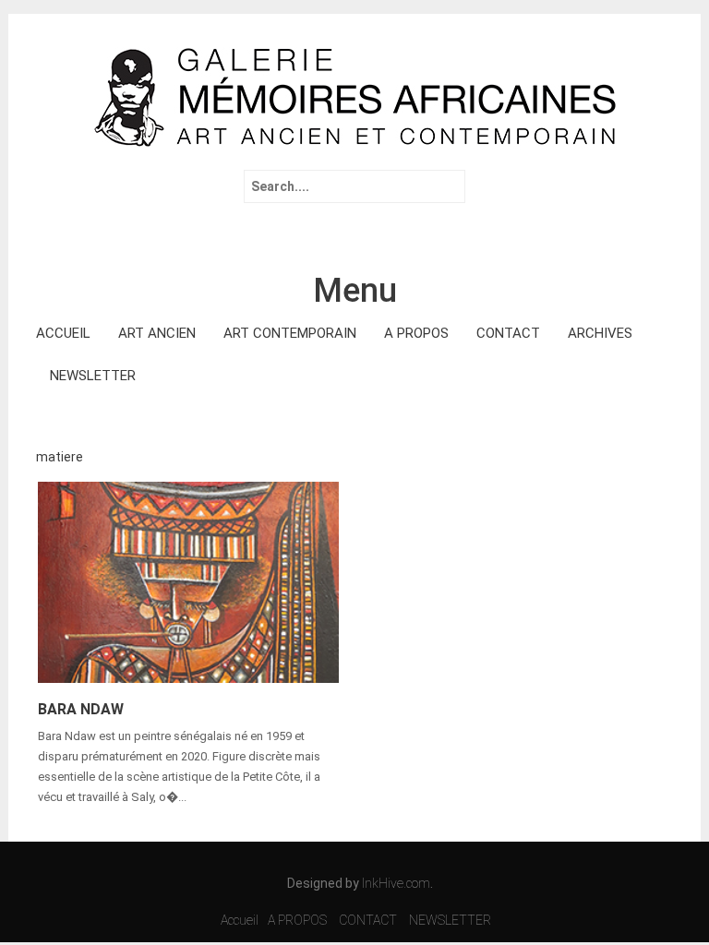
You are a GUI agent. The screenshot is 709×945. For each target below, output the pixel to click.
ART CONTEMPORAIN (289, 333)
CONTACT (508, 333)
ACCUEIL (63, 333)
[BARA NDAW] (188, 580)
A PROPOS (416, 333)
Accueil (239, 920)
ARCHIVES (600, 333)
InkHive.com (396, 883)
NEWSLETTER (93, 375)
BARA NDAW (81, 709)
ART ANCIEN (157, 333)
